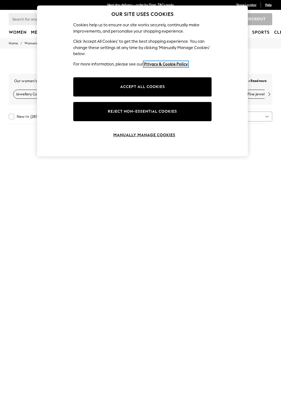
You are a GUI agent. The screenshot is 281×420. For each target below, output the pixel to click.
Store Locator (246, 5)
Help (268, 5)
